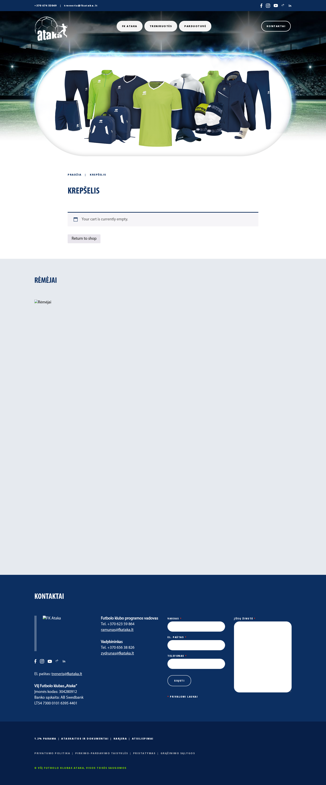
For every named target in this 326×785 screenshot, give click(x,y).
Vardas (174, 618)
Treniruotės (161, 26)
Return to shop (84, 239)
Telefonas (177, 655)
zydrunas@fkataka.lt (117, 654)
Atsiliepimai (142, 738)
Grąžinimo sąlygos (178, 753)
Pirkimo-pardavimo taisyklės (101, 753)
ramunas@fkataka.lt (117, 630)
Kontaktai (276, 26)
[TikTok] (283, 5)
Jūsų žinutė (244, 618)
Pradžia (75, 174)
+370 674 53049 (45, 5)
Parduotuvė (195, 26)
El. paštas (176, 637)
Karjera (120, 738)
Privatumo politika (52, 753)
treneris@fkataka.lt (81, 5)
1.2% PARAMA (45, 738)
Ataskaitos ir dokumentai (84, 738)
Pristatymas (144, 753)
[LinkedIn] (290, 5)
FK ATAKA (129, 26)
